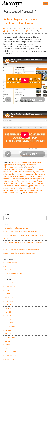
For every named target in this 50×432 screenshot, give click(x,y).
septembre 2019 (10, 326)
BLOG (7, 266)
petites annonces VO (37, 186)
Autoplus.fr (29, 167)
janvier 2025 (9, 297)
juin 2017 (8, 341)
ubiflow (6, 193)
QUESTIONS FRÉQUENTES (15, 31)
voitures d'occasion (29, 193)
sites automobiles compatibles (31, 190)
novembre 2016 (10, 355)
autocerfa (32, 165)
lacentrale (7, 172)
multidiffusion (37, 181)
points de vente (9, 188)
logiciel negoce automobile (24, 174)
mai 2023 (8, 312)
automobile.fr (19, 167)
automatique (8, 167)
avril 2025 (8, 294)
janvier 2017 (9, 348)
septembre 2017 (10, 337)
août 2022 (8, 316)
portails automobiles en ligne (27, 188)
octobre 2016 (9, 359)
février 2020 (9, 323)
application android (19, 162)
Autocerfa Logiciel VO (36, 28)
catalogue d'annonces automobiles (31, 169)
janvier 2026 (9, 283)
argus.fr (25, 165)
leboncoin (28, 172)
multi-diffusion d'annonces (21, 181)
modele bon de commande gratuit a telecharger (21, 179)
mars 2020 (8, 319)
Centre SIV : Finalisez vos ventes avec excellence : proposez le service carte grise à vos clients (21, 251)
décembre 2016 (10, 352)
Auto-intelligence (11, 262)
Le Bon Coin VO (18, 172)
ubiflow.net (14, 193)
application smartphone (12, 165)
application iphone (34, 162)
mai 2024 (8, 308)
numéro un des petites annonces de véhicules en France (23, 184)
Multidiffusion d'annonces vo (14, 183)
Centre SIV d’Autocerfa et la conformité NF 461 (21, 232)
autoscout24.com (10, 169)
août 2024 (8, 305)
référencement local (11, 190)
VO (20, 193)
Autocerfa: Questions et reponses (17, 228)
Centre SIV (8, 270)
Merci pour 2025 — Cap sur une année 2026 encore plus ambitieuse (23, 237)
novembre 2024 (10, 301)
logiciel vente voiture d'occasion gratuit (27, 176)
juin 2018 (8, 330)
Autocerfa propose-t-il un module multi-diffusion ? (20, 21)
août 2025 (8, 290)
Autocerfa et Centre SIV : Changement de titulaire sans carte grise (23, 244)
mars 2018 (8, 334)
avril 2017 (8, 345)
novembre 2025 (10, 286)
